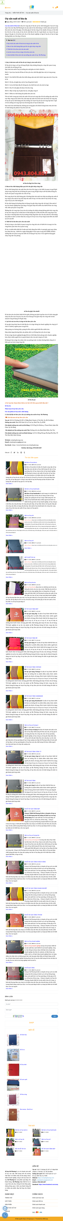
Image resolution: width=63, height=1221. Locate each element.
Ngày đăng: (9, 22)
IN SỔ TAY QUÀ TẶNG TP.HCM (33, 915)
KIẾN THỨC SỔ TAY (18, 13)
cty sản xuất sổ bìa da (12, 26)
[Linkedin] (17, 453)
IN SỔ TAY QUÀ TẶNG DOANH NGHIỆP (36, 888)
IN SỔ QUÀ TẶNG (30, 967)
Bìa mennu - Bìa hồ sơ (26, 1109)
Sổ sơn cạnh (23, 1079)
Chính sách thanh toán (38, 1204)
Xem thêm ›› (9, 483)
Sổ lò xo (22, 1049)
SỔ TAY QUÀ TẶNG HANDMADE (34, 696)
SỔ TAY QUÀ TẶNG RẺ (31, 638)
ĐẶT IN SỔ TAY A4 (30, 557)
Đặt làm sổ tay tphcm (31, 462)
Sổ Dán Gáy (23, 1034)
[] (11, 40)
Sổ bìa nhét (23, 1064)
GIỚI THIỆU (8, 1201)
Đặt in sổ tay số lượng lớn (32, 835)
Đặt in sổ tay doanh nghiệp (32, 941)
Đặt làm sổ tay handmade (32, 489)
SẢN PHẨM (8, 1204)
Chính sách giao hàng (38, 1208)
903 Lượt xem (27, 22)
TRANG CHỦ (8, 1198)
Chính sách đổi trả (37, 1201)
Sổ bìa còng (23, 1094)
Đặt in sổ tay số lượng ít (31, 725)
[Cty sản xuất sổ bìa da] (2, 2)
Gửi (55, 1016)
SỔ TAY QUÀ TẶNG (30, 780)
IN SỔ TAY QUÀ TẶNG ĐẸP (32, 809)
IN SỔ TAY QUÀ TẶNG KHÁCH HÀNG (35, 862)
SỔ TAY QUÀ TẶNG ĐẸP (31, 609)
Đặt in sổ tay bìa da (30, 582)
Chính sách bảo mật (38, 1198)
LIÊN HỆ (7, 1211)
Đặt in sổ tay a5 (29, 540)
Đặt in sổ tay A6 (29, 515)
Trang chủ (8, 13)
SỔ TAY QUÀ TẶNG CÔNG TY (33, 751)
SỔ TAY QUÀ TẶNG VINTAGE (33, 667)
